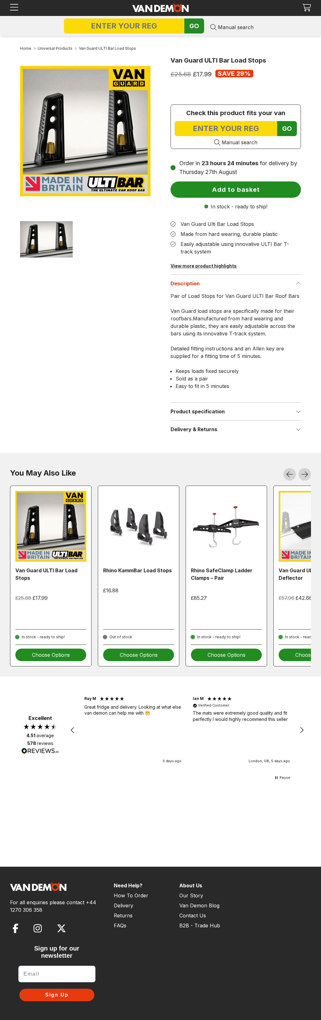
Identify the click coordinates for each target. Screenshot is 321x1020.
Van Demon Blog (199, 905)
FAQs (120, 925)
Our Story (191, 895)
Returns (123, 915)
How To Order (131, 895)
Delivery (123, 905)
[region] (187, 730)
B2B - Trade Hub (199, 925)
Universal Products (55, 48)
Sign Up (57, 994)
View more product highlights (204, 265)
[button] (307, 7)
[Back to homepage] (160, 7)
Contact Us (192, 915)
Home (25, 48)
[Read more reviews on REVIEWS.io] (40, 751)
